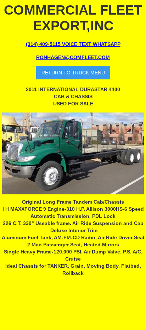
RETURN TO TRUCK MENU (73, 72)
